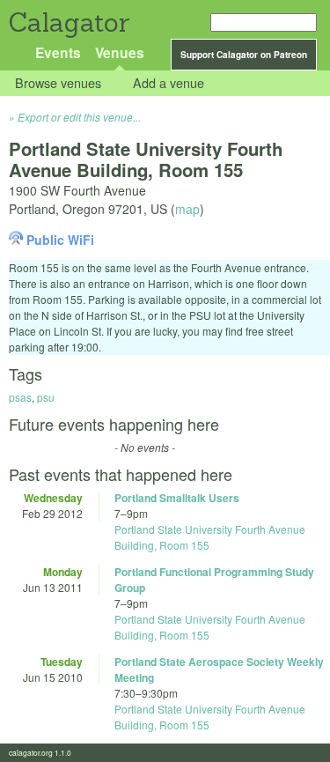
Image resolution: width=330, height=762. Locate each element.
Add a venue (168, 83)
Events (58, 52)
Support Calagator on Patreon (243, 54)
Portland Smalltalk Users (176, 498)
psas (20, 396)
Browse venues (58, 83)
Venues (119, 52)
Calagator (68, 22)
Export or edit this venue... (79, 116)
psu (46, 396)
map (187, 209)
